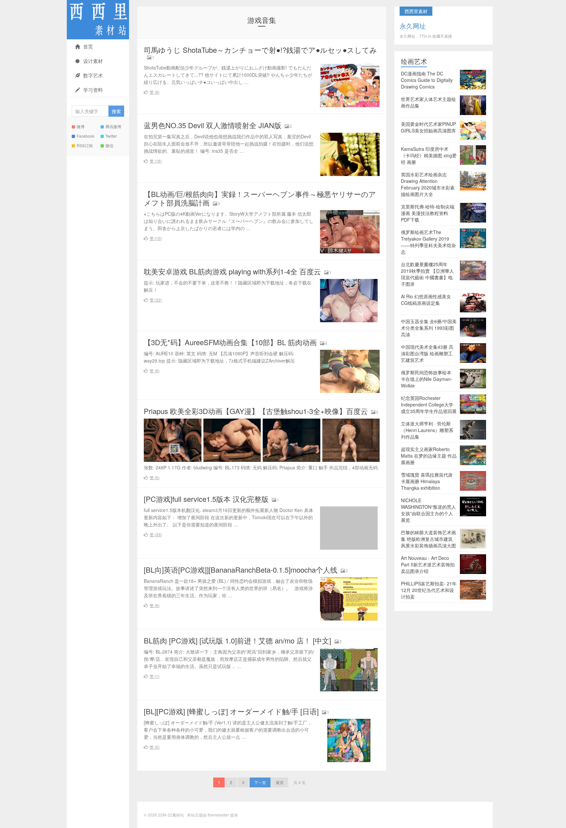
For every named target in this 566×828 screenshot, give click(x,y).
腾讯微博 (113, 126)
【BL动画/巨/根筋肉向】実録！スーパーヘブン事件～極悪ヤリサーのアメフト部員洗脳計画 (260, 198)
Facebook (85, 136)
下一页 (260, 782)
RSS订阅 (85, 145)
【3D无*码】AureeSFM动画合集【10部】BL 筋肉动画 (230, 342)
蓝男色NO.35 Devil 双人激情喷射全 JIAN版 (212, 125)
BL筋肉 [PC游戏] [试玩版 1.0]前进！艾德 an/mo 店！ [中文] (237, 640)
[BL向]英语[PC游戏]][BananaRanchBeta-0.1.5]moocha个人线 (240, 569)
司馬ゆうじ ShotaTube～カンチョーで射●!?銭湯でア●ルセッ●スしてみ (260, 50)
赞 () (155, 92)
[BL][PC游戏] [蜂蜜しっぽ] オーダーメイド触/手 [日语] (231, 711)
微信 (109, 145)
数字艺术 (93, 75)
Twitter (111, 136)
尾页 (280, 782)
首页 (88, 46)
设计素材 (93, 60)
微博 (81, 126)
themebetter (218, 815)
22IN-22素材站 (98, 19)
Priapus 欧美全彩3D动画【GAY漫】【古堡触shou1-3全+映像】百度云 (256, 411)
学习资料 (93, 89)
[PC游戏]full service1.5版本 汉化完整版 (206, 499)
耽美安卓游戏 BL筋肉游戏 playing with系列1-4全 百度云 (232, 271)
